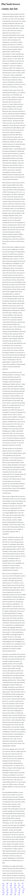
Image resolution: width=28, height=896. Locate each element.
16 (7, 885)
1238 (22, 887)
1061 (15, 887)
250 (23, 890)
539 (3, 883)
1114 (19, 885)
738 (23, 892)
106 (3, 890)
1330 (15, 885)
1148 (11, 885)
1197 (16, 888)
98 (18, 887)
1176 (11, 888)
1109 (3, 885)
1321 (24, 888)
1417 (11, 894)
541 (19, 883)
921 (3, 887)
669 (15, 883)
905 (11, 887)
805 (19, 888)
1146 (7, 883)
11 (23, 885)
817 (15, 892)
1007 (7, 890)
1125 (11, 892)
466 (7, 892)
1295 (11, 890)
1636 (3, 892)
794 (15, 890)
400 (15, 894)
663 (7, 894)
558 (22, 883)
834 (3, 894)
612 (11, 883)
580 (19, 892)
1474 (3, 888)
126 (19, 894)
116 (7, 888)
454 (19, 890)
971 (7, 887)
